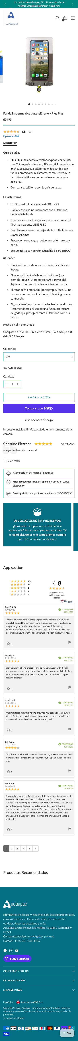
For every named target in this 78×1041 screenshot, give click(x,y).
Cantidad (8, 376)
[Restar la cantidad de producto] (6, 384)
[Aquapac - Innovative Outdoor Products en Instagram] (11, 951)
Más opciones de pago (39, 420)
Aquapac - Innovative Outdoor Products (40, 1007)
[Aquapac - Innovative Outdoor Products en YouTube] (17, 951)
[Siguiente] (73, 4)
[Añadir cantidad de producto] (17, 384)
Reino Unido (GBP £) (30, 1002)
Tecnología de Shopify (13, 1018)
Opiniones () (11, 136)
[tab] (10, 143)
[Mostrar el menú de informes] (69, 643)
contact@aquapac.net (40, 936)
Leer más (48, 472)
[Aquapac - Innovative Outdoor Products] (11, 18)
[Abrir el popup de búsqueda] (57, 18)
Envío (29, 429)
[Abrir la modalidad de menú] (73, 18)
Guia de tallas (15, 367)
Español (7, 1002)
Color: (9, 348)
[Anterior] (5, 4)
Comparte (14, 460)
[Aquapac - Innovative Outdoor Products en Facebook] (5, 951)
